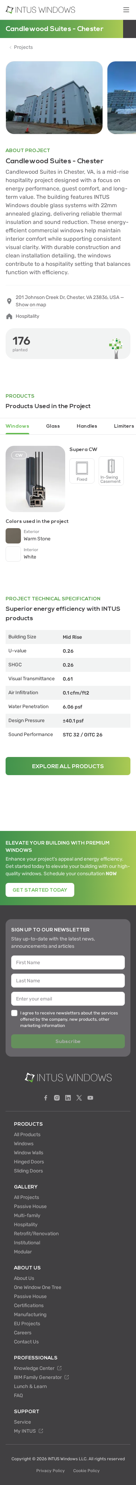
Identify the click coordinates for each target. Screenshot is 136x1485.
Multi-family (27, 1215)
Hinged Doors (29, 1162)
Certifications (29, 1305)
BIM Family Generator (38, 1377)
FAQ (18, 1395)
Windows (23, 1144)
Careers (22, 1333)
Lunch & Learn (30, 1386)
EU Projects (27, 1324)
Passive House (30, 1206)
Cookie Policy (86, 1470)
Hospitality (26, 1225)
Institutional (27, 1243)
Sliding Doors (28, 1171)
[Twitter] (79, 1098)
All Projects (26, 1197)
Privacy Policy (50, 1470)
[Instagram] (57, 1098)
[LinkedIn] (68, 1098)
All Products (27, 1135)
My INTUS (25, 1431)
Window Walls (28, 1153)
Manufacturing (30, 1315)
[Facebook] (45, 1098)
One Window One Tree (37, 1287)
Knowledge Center (34, 1368)
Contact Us (26, 1342)
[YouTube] (90, 1098)
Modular (23, 1252)
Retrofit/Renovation (36, 1234)
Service (22, 1422)
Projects (23, 47)
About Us (24, 1278)
